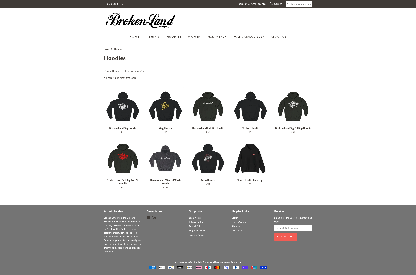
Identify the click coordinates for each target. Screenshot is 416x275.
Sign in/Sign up (239, 222)
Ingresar (242, 4)
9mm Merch (217, 36)
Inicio (106, 49)
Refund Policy (196, 226)
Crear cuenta (258, 4)
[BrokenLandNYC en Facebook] (148, 218)
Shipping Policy (197, 230)
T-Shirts (153, 36)
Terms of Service (197, 234)
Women (194, 36)
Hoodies (174, 36)
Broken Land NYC (113, 4)
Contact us (237, 230)
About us (278, 36)
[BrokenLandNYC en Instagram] (154, 218)
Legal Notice (195, 217)
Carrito (278, 4)
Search (235, 217)
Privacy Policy (196, 222)
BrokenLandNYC (210, 261)
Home (134, 36)
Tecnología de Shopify (230, 261)
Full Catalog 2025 (249, 36)
